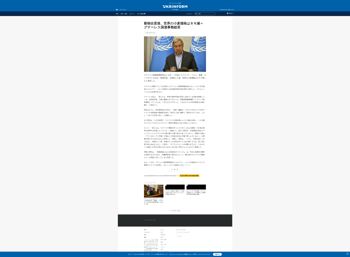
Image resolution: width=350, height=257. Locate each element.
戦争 (117, 14)
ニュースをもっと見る (175, 210)
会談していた (185, 165)
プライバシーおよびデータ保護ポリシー (180, 254)
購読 (117, 9)
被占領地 (163, 234)
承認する (217, 254)
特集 (145, 229)
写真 (145, 234)
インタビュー (147, 232)
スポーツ (132, 14)
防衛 (162, 242)
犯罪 (162, 249)
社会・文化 (163, 244)
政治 (162, 237)
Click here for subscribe (189, 175)
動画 (145, 237)
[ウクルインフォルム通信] (175, 6)
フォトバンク (123, 9)
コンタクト (189, 14)
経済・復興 (124, 14)
